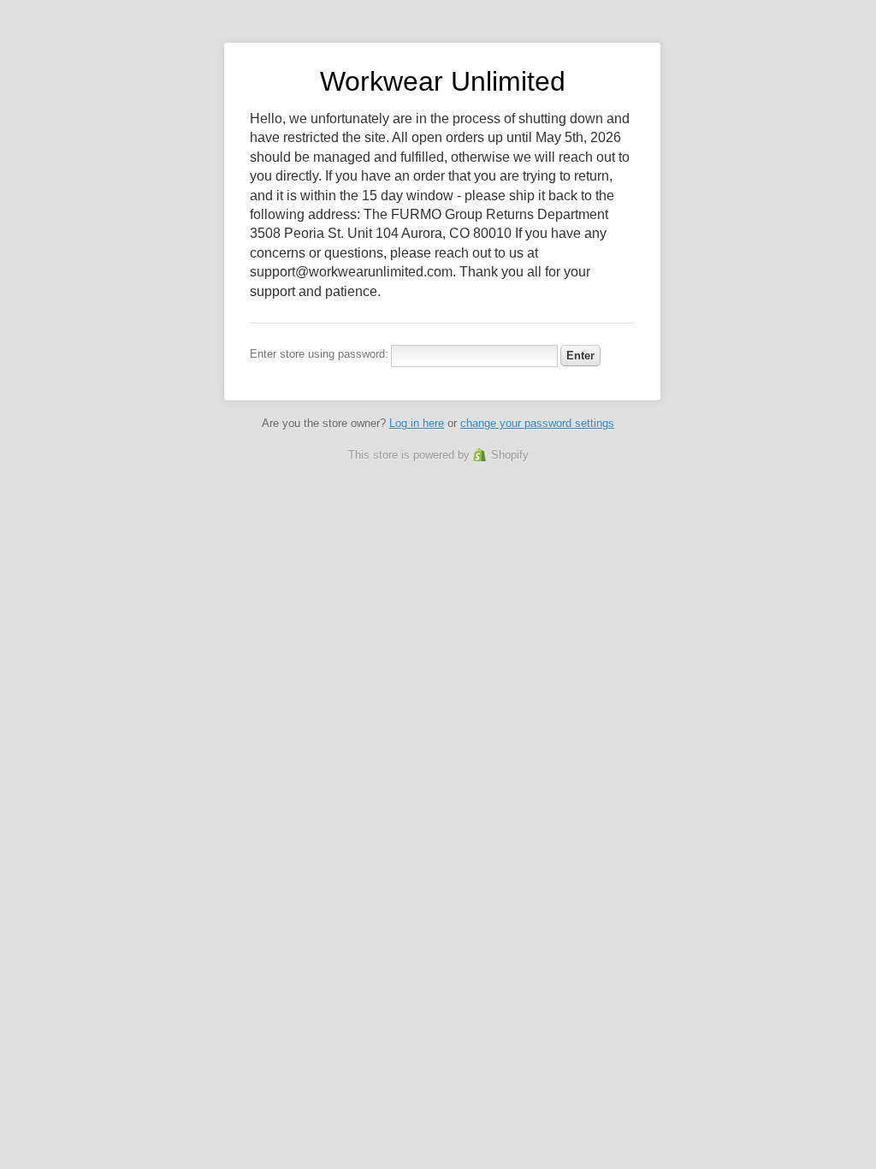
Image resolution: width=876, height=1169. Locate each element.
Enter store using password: (319, 353)
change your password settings (537, 423)
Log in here (416, 423)
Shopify (510, 454)
